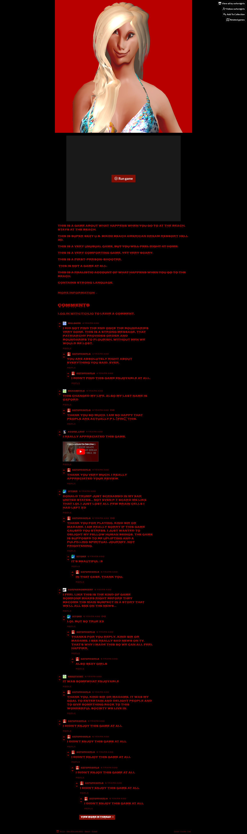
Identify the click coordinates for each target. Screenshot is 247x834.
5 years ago (94, 391)
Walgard (74, 323)
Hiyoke (72, 491)
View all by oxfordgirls (74, 831)
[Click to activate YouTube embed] (80, 452)
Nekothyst (75, 676)
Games (176, 831)
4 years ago (90, 323)
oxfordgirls (81, 354)
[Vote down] (59, 326)
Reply (67, 348)
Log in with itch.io (76, 314)
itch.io (62, 831)
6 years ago (87, 491)
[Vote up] (59, 323)
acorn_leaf (76, 431)
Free (189, 831)
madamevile (76, 391)
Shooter (183, 831)
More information (76, 293)
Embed (94, 831)
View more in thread (96, 817)
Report (87, 831)
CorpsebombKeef (80, 589)
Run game (125, 178)
